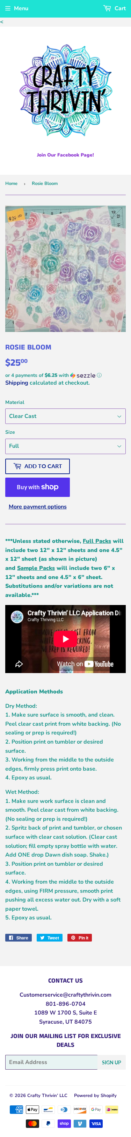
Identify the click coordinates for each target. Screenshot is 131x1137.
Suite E (87, 1013)
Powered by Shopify (95, 1095)
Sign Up (111, 1062)
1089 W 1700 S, (56, 1013)
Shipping (16, 383)
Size (10, 432)
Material (14, 402)
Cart (119, 8)
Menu (21, 8)
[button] (65, 375)
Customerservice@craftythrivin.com (65, 995)
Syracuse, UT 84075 (65, 1022)
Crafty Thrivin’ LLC (47, 1095)
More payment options (38, 507)
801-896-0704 (66, 1004)
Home (11, 183)
